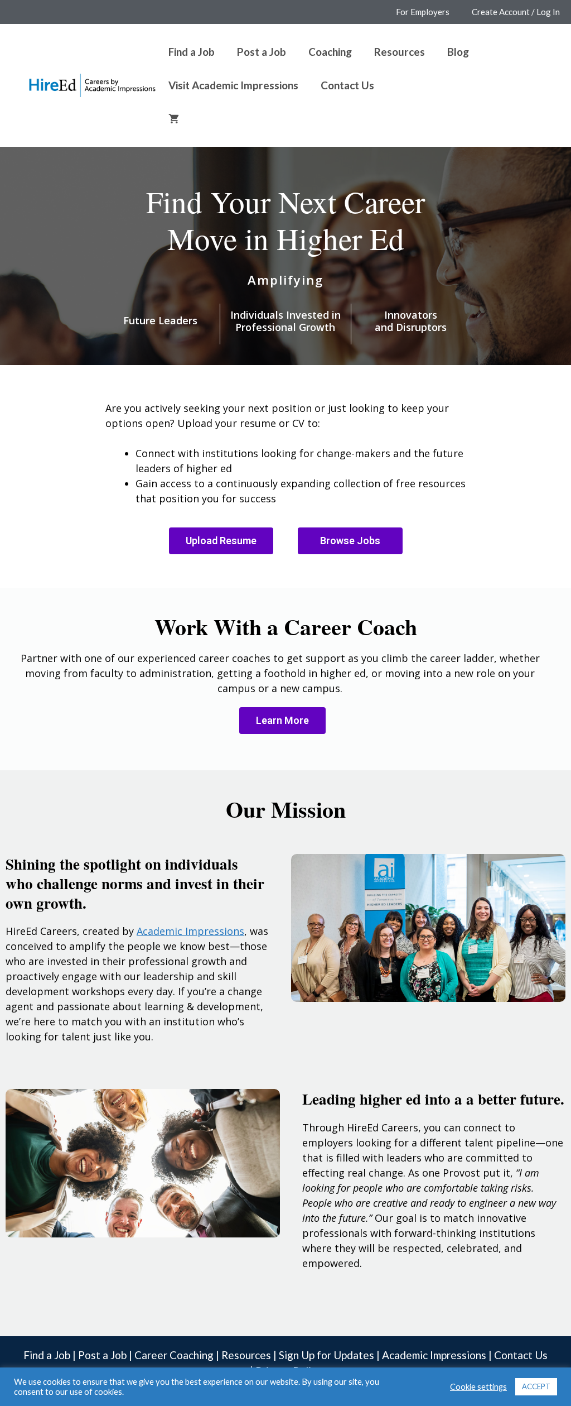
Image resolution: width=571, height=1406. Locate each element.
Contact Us (347, 85)
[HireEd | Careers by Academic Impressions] (92, 84)
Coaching (330, 51)
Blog (458, 51)
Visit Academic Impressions (233, 85)
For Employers (422, 12)
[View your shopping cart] (173, 119)
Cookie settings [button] (478, 1386)
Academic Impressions (434, 1355)
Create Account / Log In (516, 12)
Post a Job (261, 51)
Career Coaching (174, 1355)
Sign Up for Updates (326, 1355)
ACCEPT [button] (536, 1386)
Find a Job (191, 51)
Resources (399, 51)
